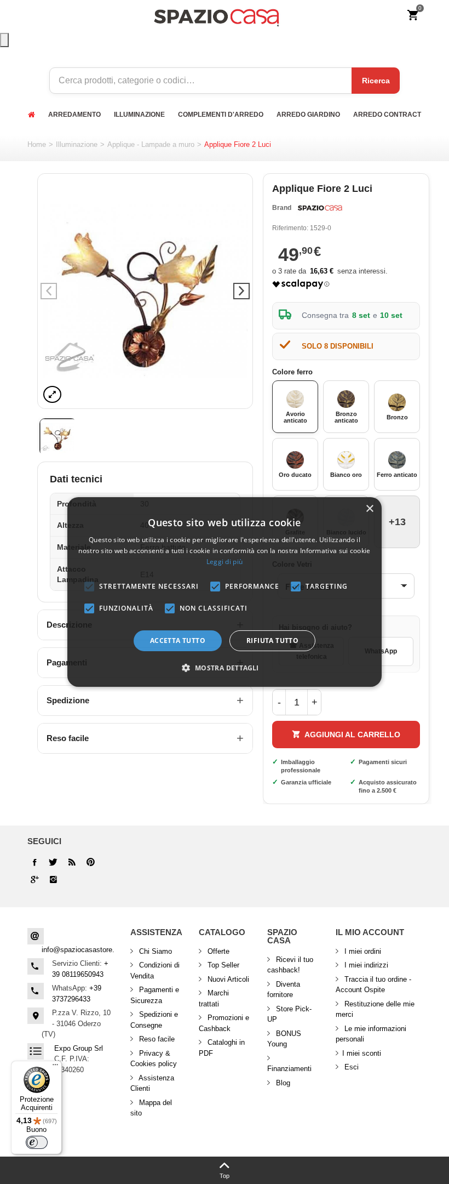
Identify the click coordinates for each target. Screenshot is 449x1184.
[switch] (37, 1142)
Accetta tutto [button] (177, 640)
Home (36, 144)
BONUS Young (284, 1039)
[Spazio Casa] (216, 16)
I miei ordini (361, 951)
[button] (224, 667)
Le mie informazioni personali (371, 1034)
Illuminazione (76, 144)
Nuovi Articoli (227, 979)
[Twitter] (53, 862)
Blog (282, 1083)
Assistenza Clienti (152, 1083)
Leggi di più (224, 561)
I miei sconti (361, 1053)
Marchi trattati (214, 998)
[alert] (224, 592)
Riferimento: (290, 228)
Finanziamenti (289, 1069)
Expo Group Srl (78, 1048)
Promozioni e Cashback (224, 1023)
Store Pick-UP (289, 1014)
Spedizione (68, 700)
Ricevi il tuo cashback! (290, 965)
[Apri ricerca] (4, 40)
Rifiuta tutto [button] (272, 640)
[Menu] (55, 1067)
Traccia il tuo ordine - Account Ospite (373, 984)
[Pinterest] (34, 880)
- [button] (279, 702)
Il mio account (370, 932)
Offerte (217, 951)
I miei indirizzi (365, 965)
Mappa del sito (151, 1108)
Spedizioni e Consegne (154, 1019)
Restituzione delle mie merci (375, 1009)
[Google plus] (90, 862)
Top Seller (222, 965)
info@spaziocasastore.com (85, 950)
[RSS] (72, 862)
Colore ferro (293, 372)
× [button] (369, 509)
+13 (397, 521)
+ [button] (315, 702)
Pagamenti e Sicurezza (154, 995)
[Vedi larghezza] (52, 394)
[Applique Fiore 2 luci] (145, 291)
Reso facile (68, 738)
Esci (350, 1067)
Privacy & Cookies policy (153, 1058)
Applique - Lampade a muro (150, 144)
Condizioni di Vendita (155, 970)
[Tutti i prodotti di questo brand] (319, 208)
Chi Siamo (154, 951)
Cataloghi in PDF (222, 1047)
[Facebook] (34, 862)
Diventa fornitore (283, 989)
